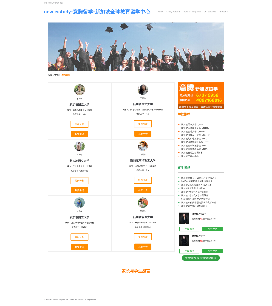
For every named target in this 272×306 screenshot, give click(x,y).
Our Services (210, 11)
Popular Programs (192, 11)
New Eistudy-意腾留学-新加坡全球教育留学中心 (97, 12)
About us (223, 11)
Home (160, 11)
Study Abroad (173, 11)
